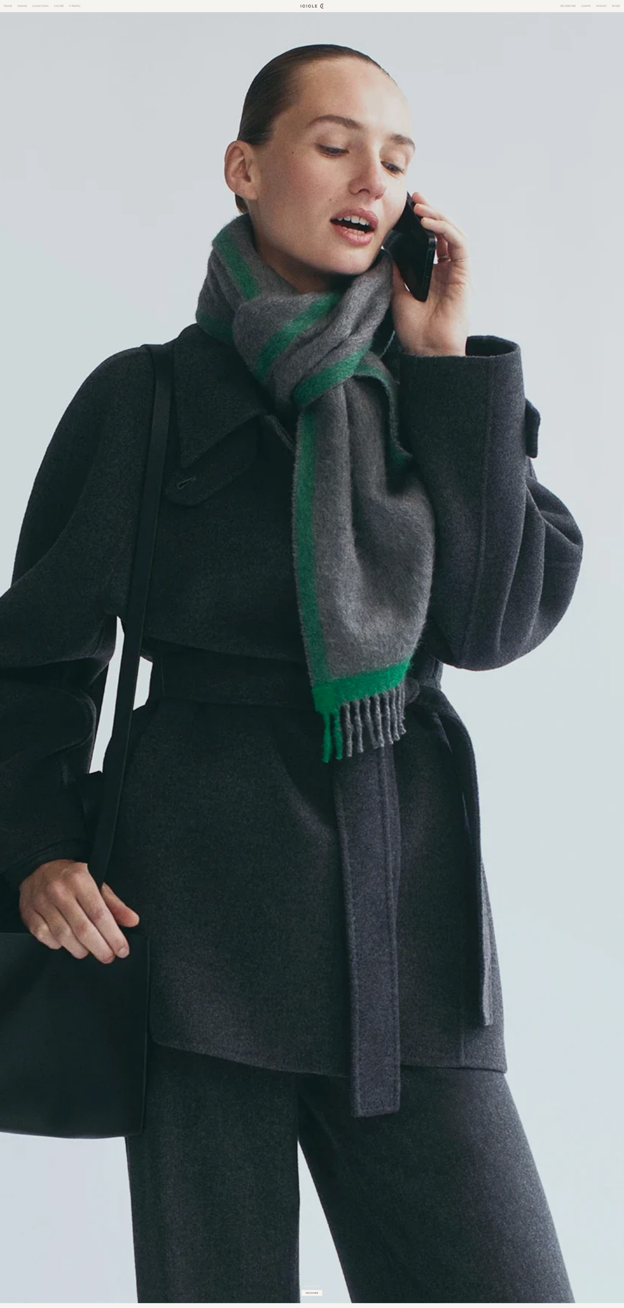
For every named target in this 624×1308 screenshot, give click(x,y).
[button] (8, 6)
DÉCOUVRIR (312, 1293)
